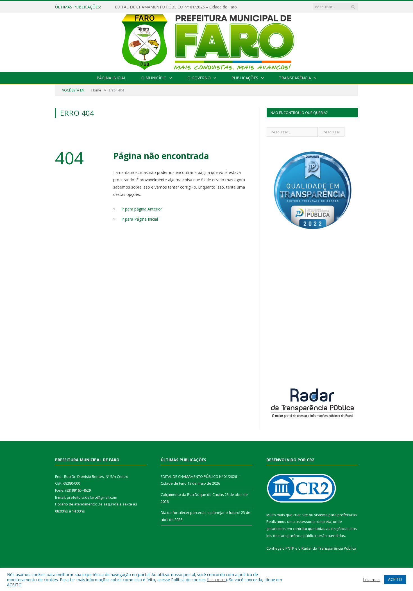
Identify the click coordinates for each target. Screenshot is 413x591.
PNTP (289, 548)
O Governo (199, 77)
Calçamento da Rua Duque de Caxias (192, 494)
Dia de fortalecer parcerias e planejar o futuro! (200, 512)
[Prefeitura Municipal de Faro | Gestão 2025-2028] (206, 41)
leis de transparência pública (291, 535)
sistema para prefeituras (335, 514)
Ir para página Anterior (141, 209)
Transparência (295, 77)
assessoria (305, 521)
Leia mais (217, 579)
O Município (154, 77)
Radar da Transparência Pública (328, 548)
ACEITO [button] (395, 579)
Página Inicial (111, 77)
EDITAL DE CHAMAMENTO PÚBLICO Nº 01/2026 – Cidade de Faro (176, 7)
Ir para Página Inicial (139, 219)
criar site (300, 514)
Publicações (245, 77)
